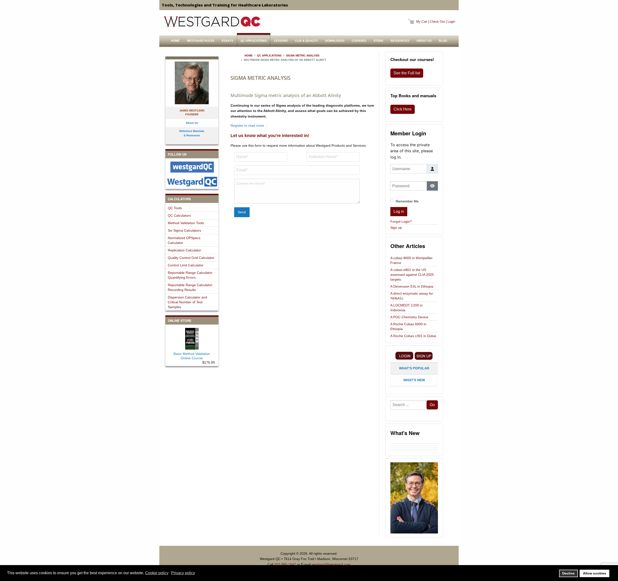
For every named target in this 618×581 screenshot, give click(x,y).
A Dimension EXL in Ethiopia (411, 286)
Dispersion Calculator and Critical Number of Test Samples (187, 302)
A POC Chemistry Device (409, 317)
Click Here (402, 109)
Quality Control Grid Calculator (191, 258)
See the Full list (406, 73)
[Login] (404, 356)
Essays (227, 40)
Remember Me (407, 201)
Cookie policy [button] (157, 573)
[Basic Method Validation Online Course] (192, 338)
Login (451, 21)
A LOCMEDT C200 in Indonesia (406, 307)
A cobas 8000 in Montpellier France (411, 260)
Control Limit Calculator (186, 265)
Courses (359, 40)
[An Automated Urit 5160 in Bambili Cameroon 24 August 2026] (414, 442)
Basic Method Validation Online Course (192, 356)
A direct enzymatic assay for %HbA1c (411, 295)
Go (432, 405)
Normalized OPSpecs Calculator (184, 240)
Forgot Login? (401, 221)
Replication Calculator (184, 250)
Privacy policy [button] (183, 573)
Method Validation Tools (186, 223)
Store (378, 40)
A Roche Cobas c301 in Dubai (413, 336)
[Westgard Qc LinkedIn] (191, 181)
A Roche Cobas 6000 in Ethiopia (408, 326)
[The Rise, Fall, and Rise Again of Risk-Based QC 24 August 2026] (414, 444)
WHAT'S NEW (414, 380)
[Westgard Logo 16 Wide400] (212, 21)
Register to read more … (249, 125)
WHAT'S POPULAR (414, 368)
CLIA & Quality (306, 40)
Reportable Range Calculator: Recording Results (190, 287)
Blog (443, 40)
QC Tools (175, 208)
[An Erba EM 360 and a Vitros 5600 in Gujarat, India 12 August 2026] (414, 446)
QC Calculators (179, 215)
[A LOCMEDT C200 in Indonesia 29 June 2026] (414, 451)
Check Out (437, 21)
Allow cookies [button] (594, 573)
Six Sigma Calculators (184, 230)
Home (175, 40)
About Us (424, 40)
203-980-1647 (285, 564)
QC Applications (253, 40)
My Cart (421, 21)
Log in (398, 211)
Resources (400, 40)
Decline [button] (568, 573)
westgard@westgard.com (331, 564)
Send (242, 212)
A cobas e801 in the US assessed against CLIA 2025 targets (412, 274)
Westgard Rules (200, 40)
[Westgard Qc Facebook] (191, 167)
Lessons (281, 40)
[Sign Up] (423, 356)
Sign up (396, 227)
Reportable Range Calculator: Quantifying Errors (190, 275)
